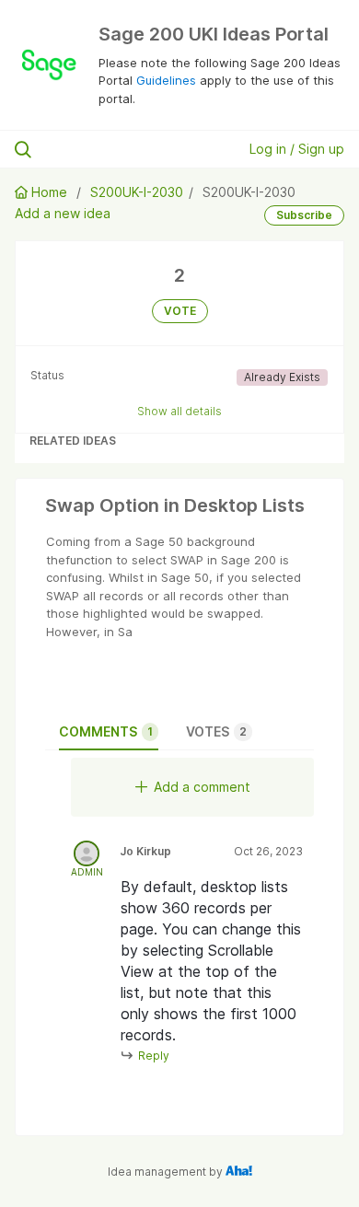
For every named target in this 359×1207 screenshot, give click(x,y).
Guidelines (166, 80)
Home (49, 192)
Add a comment (202, 787)
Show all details (179, 411)
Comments (106, 731)
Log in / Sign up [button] (296, 149)
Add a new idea (62, 213)
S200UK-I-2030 (136, 192)
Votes (216, 731)
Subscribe (304, 215)
